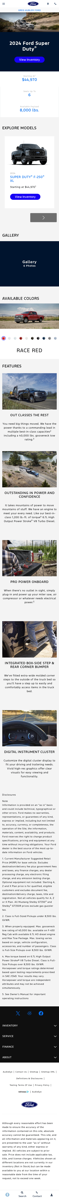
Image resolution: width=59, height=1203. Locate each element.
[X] (18, 1013)
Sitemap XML (48, 1072)
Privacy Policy (42, 1085)
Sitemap (34, 1072)
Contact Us (21, 1072)
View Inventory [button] (29, 59)
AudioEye (7, 1072)
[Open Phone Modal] (55, 4)
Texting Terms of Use (21, 1085)
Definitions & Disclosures (29, 1078)
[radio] (3, 338)
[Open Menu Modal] (3, 4)
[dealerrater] (29, 1013)
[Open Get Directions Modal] (48, 4)
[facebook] (41, 1013)
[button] (43, 217)
